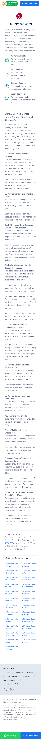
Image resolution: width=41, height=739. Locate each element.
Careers (30, 673)
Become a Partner (10, 676)
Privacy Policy (27, 676)
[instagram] (12, 690)
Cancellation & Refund (11, 684)
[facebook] (5, 690)
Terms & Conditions (10, 680)
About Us (6, 673)
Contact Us (19, 673)
